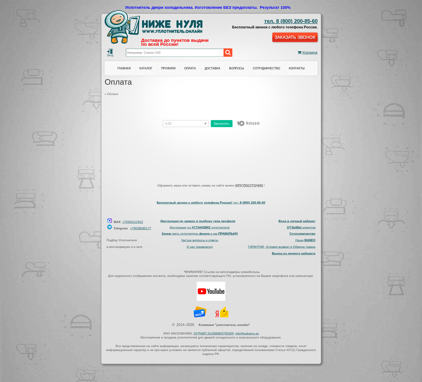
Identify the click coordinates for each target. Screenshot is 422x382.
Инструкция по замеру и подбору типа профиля (197, 221)
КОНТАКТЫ (297, 68)
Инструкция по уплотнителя (200, 227)
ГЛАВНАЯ (124, 68)
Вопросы (236, 68)
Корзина (309, 52)
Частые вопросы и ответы (199, 240)
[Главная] (153, 27)
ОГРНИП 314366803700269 (214, 333)
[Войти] (110, 51)
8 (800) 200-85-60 (291, 21)
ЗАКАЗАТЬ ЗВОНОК (295, 37)
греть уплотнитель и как (200, 233)
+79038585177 (140, 228)
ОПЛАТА (190, 68)
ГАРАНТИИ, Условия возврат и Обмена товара (281, 247)
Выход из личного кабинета (293, 253)
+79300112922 (132, 222)
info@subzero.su (247, 333)
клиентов (301, 227)
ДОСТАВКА (212, 68)
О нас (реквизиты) (200, 247)
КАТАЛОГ (145, 68)
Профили (168, 68)
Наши (305, 240)
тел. (249, 202)
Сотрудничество (266, 68)
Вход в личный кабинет (296, 221)
